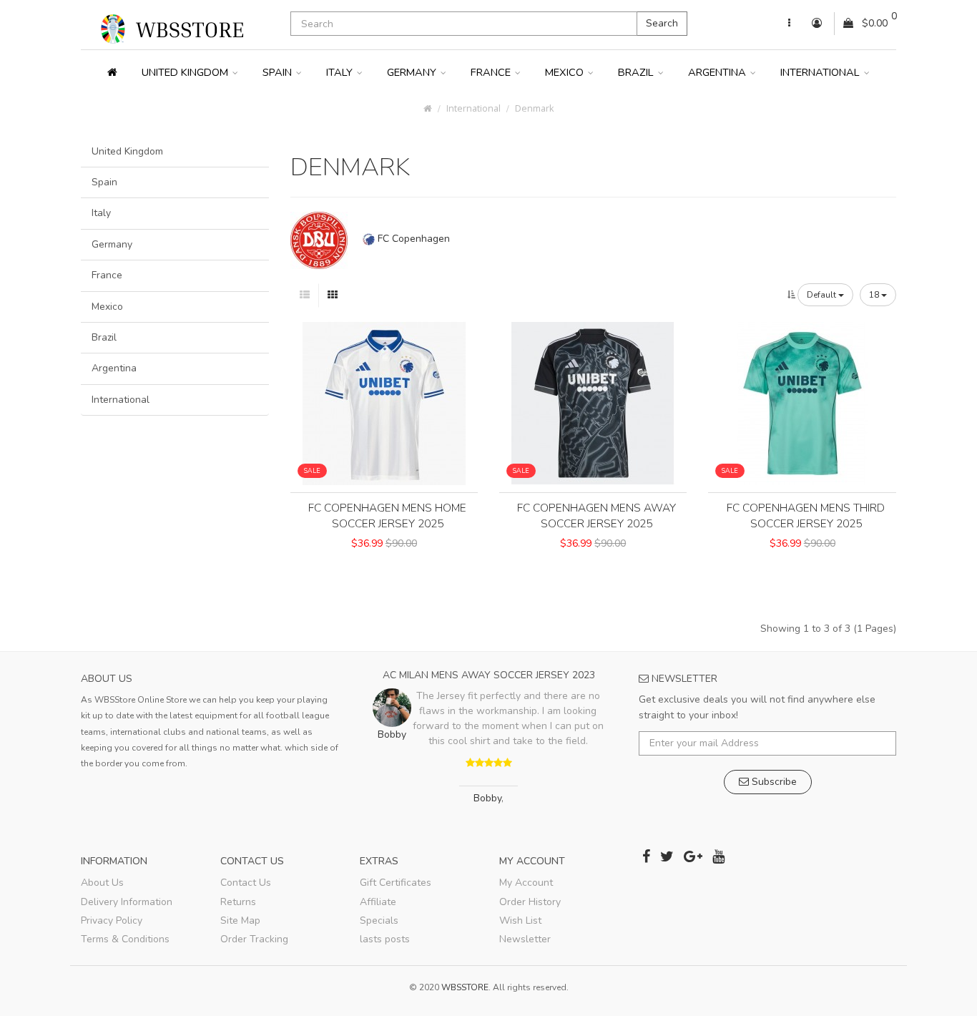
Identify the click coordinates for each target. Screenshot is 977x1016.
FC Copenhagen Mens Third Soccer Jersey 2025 (806, 515)
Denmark (534, 108)
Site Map (240, 920)
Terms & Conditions (125, 939)
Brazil (637, 72)
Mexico (565, 72)
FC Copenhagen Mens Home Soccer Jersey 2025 (387, 515)
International (821, 72)
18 (875, 295)
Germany (413, 72)
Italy (340, 72)
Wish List (520, 920)
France (492, 72)
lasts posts (385, 939)
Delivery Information (126, 902)
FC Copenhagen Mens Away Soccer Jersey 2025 (596, 515)
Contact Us (245, 882)
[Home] (112, 72)
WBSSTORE (464, 987)
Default (822, 295)
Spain (278, 72)
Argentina (718, 72)
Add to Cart (384, 568)
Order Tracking (254, 939)
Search (662, 23)
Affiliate (378, 902)
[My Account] (789, 23)
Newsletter (525, 939)
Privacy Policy (111, 920)
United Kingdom (186, 72)
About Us (102, 882)
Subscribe (773, 781)
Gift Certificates (395, 882)
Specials (379, 920)
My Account (526, 882)
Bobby (487, 798)
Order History (530, 902)
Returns (238, 902)
